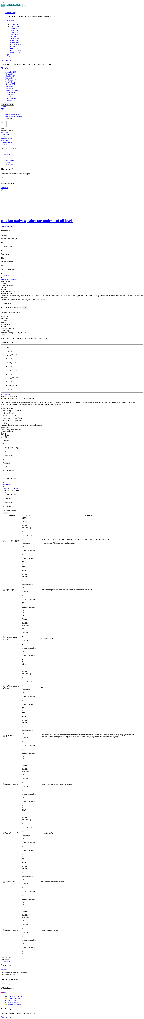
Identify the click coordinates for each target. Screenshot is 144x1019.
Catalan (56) (14, 26)
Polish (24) (14, 40)
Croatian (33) (14, 28)
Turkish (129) (15, 53)
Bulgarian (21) (15, 24)
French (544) (14, 34)
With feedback (10, 511)
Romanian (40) (15, 44)
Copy (24, 307)
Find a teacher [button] (10, 13)
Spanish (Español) (14, 1004)
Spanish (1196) (15, 50)
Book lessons (5, 154)
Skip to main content (8, 2)
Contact (3, 969)
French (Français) (14, 1000)
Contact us (4, 188)
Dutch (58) (14, 30)
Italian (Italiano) (13, 1002)
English (6, 992)
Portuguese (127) (16, 42)
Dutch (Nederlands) (15, 996)
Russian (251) (15, 46)
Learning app (5, 984)
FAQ (2, 178)
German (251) (15, 36)
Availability (9, 164)
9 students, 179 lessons (9, 279)
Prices (3, 156)
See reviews (5, 275)
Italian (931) (14, 38)
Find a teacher (6, 1017)
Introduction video (7, 226)
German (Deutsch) (14, 998)
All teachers (9, 20)
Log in (7, 57)
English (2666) (15, 32)
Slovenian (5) (14, 48)
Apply (5, 513)
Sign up (8, 55)
